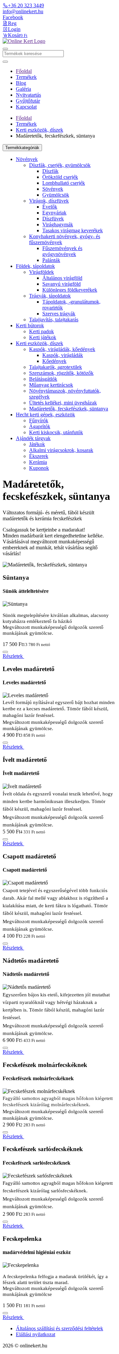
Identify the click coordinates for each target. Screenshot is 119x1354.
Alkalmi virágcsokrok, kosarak (61, 450)
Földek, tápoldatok (35, 266)
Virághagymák (57, 224)
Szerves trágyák (58, 313)
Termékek (26, 77)
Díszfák (50, 171)
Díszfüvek (53, 218)
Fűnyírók (38, 420)
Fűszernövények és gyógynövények (62, 251)
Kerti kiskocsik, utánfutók (56, 432)
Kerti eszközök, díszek (39, 130)
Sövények (52, 189)
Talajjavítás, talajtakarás (53, 319)
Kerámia (38, 462)
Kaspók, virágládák (62, 355)
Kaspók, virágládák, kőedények (62, 349)
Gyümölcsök (55, 195)
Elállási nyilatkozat (35, 1334)
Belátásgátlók (43, 379)
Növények (27, 159)
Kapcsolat (26, 107)
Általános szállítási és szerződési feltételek (59, 1328)
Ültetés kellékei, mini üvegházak (63, 402)
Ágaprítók (39, 426)
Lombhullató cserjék (63, 183)
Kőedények (54, 361)
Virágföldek (41, 272)
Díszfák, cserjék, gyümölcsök (60, 165)
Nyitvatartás (28, 95)
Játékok (37, 444)
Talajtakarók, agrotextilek (55, 367)
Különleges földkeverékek (69, 290)
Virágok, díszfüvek (49, 201)
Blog (21, 83)
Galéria (23, 89)
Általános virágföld (62, 278)
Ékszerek (38, 456)
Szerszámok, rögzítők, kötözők (61, 373)
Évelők (49, 207)
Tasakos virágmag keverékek (72, 230)
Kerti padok (41, 331)
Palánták (51, 260)
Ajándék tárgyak (33, 438)
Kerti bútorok (30, 325)
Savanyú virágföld (61, 284)
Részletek (13, 656)
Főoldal (24, 71)
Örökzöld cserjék (60, 177)
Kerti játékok (42, 337)
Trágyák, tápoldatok (50, 296)
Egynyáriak (54, 212)
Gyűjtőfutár (28, 101)
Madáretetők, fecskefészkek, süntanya (68, 408)
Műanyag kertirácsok (51, 385)
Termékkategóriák (22, 147)
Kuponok (39, 468)
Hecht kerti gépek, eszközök (45, 414)
